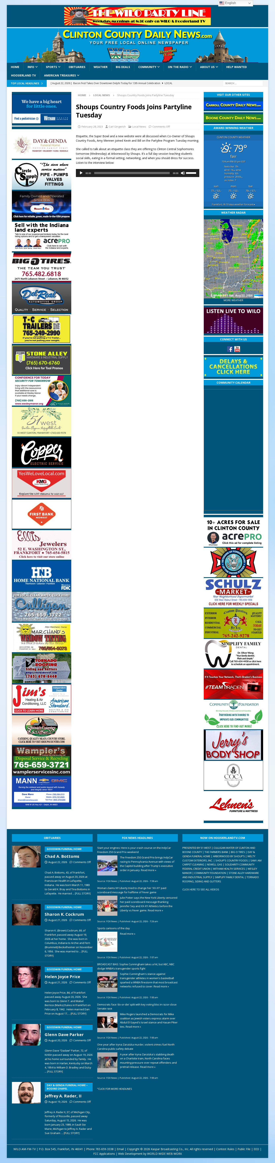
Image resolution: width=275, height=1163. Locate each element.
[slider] (191, 172)
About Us (207, 67)
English (230, 3)
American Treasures (60, 75)
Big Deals (123, 67)
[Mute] (183, 173)
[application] (137, 173)
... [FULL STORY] (81, 893)
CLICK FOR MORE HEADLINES (115, 1089)
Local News (139, 126)
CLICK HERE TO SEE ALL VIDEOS (200, 889)
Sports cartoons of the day (113, 928)
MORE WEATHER (233, 300)
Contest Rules (225, 1149)
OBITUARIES (52, 838)
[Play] (81, 173)
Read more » (148, 870)
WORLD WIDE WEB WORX (164, 1154)
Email (120, 1149)
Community (147, 67)
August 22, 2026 (57, 862)
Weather (101, 67)
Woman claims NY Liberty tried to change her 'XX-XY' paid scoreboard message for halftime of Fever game (131, 890)
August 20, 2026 (57, 1040)
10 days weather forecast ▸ (233, 204)
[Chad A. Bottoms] (26, 869)
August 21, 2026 (57, 920)
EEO (256, 1149)
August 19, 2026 (57, 1101)
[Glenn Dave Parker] (26, 1048)
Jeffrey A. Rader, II (66, 1091)
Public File (244, 1149)
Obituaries (77, 67)
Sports (51, 67)
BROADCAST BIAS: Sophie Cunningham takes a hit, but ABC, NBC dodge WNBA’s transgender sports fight (135, 966)
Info (31, 67)
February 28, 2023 (92, 126)
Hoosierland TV (23, 75)
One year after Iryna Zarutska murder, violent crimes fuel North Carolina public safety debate (136, 1047)
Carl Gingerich (117, 126)
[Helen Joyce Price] (26, 990)
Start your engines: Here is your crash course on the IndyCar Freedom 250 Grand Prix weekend (134, 850)
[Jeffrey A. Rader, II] (26, 1107)
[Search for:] (243, 83)
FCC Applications (104, 1154)
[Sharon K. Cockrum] (26, 930)
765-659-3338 (104, 1149)
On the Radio (178, 67)
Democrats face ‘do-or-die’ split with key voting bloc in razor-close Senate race (137, 1007)
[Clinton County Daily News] (137, 45)
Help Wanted (236, 67)
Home (15, 67)
